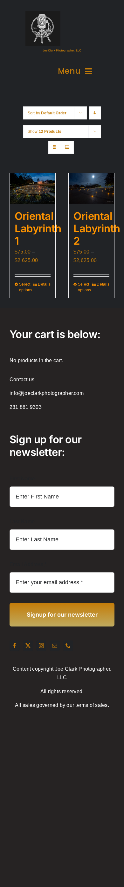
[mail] (55, 645)
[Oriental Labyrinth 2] (91, 188)
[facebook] (15, 645)
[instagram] (41, 645)
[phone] (68, 645)
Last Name (22, 521)
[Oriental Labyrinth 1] (32, 188)
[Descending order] (95, 112)
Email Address (28, 564)
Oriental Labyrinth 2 (96, 228)
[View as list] (67, 147)
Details (44, 284)
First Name (22, 478)
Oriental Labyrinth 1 (38, 228)
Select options (25, 287)
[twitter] (28, 645)
